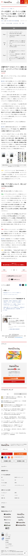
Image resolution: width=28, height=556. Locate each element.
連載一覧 (3, 498)
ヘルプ (6, 533)
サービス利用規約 (8, 544)
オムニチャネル (15, 23)
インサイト (3, 485)
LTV (20, 23)
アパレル (3, 23)
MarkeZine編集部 (14, 20)
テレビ (2, 480)
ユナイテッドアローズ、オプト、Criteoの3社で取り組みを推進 (16, 32)
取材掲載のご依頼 (20, 461)
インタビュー (4, 492)
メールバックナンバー (14, 375)
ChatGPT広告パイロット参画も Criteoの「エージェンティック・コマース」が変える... (14, 304)
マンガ (2, 495)
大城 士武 (8, 20)
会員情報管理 (7, 538)
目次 (14, 28)
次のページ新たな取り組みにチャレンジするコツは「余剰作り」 (14, 264)
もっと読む (5, 310)
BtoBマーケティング (19, 477)
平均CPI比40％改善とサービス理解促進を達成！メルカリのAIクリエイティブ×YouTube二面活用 (14, 405)
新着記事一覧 (4, 470)
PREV (4, 270)
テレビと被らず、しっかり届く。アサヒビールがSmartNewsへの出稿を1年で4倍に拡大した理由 (13, 421)
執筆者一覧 (17, 498)
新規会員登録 (14, 378)
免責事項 (7, 540)
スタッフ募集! (7, 536)
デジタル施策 (4, 482)
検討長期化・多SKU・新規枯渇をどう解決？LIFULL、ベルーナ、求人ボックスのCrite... (13, 301)
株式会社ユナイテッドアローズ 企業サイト (12, 292)
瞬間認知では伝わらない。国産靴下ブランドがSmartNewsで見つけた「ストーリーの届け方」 (13, 425)
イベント (3, 502)
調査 (15, 492)
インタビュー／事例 (9, 23)
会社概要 (7, 542)
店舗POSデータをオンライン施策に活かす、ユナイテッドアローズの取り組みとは (17, 42)
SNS (15, 482)
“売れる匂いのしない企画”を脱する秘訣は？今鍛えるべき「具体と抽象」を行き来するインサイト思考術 (14, 409)
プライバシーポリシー (9, 545)
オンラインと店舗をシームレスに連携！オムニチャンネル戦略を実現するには (17, 59)
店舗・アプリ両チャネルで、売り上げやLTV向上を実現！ (17, 46)
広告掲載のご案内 (7, 461)
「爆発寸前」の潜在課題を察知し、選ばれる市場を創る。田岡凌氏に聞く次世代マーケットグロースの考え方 (14, 417)
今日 (7, 394)
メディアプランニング (19, 485)
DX (1, 477)
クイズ (16, 495)
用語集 (2, 507)
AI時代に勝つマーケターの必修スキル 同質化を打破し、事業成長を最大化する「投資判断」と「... (14, 308)
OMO (23, 23)
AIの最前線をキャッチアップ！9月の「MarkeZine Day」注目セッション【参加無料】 (15, 433)
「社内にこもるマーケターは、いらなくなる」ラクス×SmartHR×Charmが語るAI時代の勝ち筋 (14, 413)
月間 (20, 394)
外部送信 (7, 547)
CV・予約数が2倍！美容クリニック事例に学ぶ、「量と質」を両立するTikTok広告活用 (14, 397)
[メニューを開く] (2, 2)
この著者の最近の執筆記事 (13, 329)
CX (15, 480)
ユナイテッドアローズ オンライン (11, 294)
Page (4, 34)
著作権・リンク (8, 534)
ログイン (14, 381)
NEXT (24, 270)
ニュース (3, 466)
